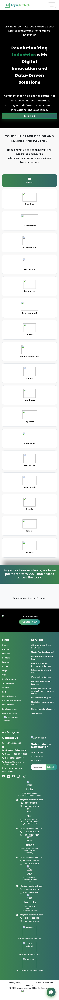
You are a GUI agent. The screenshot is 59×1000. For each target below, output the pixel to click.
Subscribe (51, 767)
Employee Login (9, 709)
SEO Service (36, 713)
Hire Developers (9, 679)
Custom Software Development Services (41, 664)
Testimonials (8, 683)
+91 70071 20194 (31, 803)
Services (6, 653)
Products (6, 662)
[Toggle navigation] (52, 5)
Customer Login (9, 713)
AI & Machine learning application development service (42, 691)
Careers (5, 666)
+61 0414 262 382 (31, 918)
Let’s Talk (29, 116)
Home (5, 645)
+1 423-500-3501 (31, 831)
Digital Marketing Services (42, 709)
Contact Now (29, 621)
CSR (4, 675)
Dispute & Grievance (11, 700)
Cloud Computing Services (43, 697)
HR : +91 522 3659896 (14, 758)
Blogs (4, 670)
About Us (6, 649)
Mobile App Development (42, 652)
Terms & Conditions (44, 982)
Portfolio (6, 658)
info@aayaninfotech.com (14, 750)
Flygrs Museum (9, 696)
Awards (5, 687)
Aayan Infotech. (23, 988)
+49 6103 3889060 (31, 860)
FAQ (4, 692)
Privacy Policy (15, 982)
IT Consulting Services (41, 677)
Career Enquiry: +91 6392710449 (12, 770)
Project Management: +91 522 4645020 (13, 763)
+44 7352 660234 (13, 743)
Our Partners (8, 704)
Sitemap (29, 985)
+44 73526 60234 (31, 806)
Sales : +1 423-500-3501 (16, 754)
